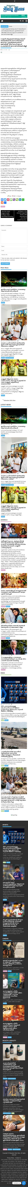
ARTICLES (8, 606)
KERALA (2, 302)
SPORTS (6, 720)
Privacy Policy (10, 1158)
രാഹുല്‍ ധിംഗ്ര (14, 1061)
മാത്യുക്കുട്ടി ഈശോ (14, 539)
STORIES (7, 638)
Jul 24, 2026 (6, 1097)
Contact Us (18, 1158)
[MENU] (26, 21)
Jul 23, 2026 (6, 1021)
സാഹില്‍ (13, 917)
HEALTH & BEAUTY (11, 1078)
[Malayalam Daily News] (2, 21)
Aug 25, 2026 (5, 287)
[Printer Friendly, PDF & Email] (14, 196)
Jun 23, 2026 (7, 1131)
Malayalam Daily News (9, 400)
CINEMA (9, 971)
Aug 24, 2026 (5, 341)
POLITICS (6, 811)
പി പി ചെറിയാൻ (15, 958)
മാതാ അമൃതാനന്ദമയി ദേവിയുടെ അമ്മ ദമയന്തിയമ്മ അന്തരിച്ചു (7, 214)
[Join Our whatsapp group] (24, 1183)
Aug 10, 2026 (7, 958)
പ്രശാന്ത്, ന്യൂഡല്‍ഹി (14, 795)
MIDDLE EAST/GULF (9, 357)
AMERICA (3, 206)
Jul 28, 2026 (6, 1061)
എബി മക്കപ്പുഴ (13, 588)
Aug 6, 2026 (6, 989)
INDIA (2, 720)
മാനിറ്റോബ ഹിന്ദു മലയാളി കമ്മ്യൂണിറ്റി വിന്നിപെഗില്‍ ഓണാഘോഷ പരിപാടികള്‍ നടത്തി (22, 216)
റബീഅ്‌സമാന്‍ (13, 341)
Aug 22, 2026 (7, 880)
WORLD (6, 765)
